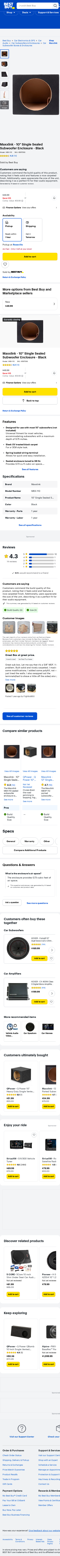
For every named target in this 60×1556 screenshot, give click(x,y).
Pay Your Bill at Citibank (14, 1500)
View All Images (11, 771)
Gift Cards (7, 1484)
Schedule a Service (47, 1465)
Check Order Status (12, 1455)
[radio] (12, 229)
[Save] (5, 264)
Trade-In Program (11, 1479)
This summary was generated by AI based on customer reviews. (30, 603)
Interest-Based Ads (40, 1540)
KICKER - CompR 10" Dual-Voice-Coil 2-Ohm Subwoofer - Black (41, 941)
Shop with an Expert (48, 1460)
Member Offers (45, 1505)
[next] (55, 678)
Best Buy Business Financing (16, 1514)
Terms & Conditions (20, 1540)
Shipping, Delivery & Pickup (16, 1460)
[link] (20, 716)
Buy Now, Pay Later (12, 1510)
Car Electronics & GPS (24, 40)
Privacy (30, 1539)
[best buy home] (9, 6)
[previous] (5, 678)
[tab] (11, 841)
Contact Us (43, 1484)
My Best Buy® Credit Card (15, 1495)
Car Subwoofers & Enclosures (26, 43)
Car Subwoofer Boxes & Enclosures (24, 44)
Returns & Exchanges (13, 1465)
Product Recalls (10, 1474)
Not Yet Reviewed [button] (27, 785)
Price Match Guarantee (14, 1469)
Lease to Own (9, 1505)
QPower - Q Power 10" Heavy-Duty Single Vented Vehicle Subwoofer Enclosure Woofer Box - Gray (30, 778)
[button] (11, 12)
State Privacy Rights (50, 1541)
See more (8, 799)
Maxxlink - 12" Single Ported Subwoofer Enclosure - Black (47, 778)
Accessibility (8, 1539)
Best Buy (7, 40)
